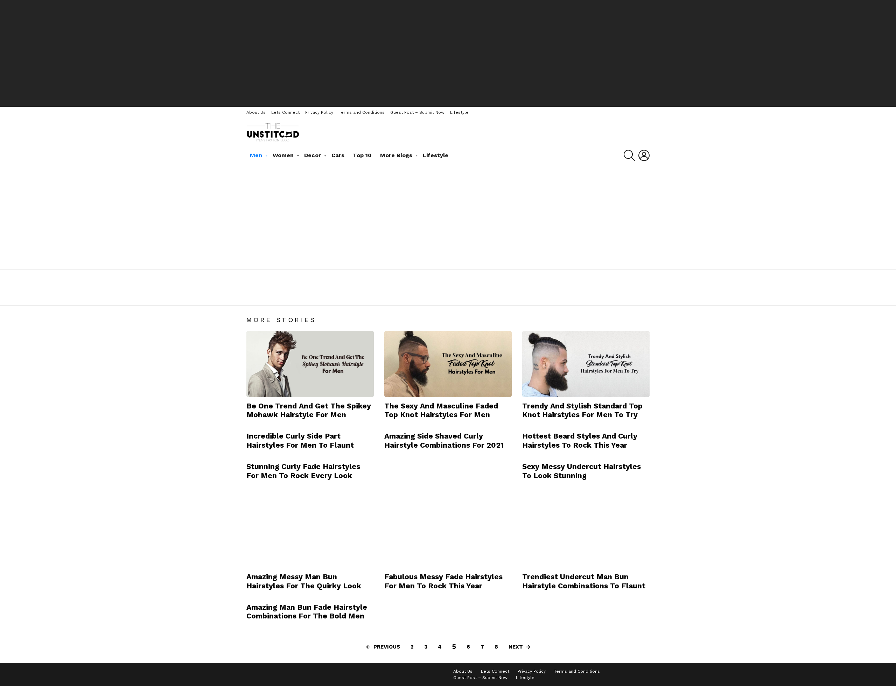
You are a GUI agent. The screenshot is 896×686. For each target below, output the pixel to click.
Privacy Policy (319, 112)
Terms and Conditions (362, 112)
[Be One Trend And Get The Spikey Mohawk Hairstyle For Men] (310, 364)
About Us (256, 112)
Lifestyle (459, 112)
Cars (337, 155)
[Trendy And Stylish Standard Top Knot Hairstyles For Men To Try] (586, 364)
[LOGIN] (644, 155)
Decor (312, 155)
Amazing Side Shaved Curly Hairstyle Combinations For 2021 (444, 440)
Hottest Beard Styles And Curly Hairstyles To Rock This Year (579, 440)
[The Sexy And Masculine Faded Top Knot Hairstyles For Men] (448, 364)
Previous (386, 647)
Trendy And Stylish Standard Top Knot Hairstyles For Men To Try (582, 410)
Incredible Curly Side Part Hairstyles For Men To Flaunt (300, 440)
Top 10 (362, 155)
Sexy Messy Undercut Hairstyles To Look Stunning (581, 470)
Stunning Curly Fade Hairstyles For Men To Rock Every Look (303, 470)
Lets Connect (285, 112)
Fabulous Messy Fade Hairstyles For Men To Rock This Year (443, 581)
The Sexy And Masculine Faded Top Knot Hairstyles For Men (441, 410)
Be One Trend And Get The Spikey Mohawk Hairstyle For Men (308, 410)
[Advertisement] (448, 52)
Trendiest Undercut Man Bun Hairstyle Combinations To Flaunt (583, 581)
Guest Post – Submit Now (417, 112)
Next (516, 647)
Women (283, 155)
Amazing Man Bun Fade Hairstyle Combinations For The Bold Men (306, 611)
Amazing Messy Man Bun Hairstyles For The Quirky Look (303, 581)
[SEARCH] (629, 155)
